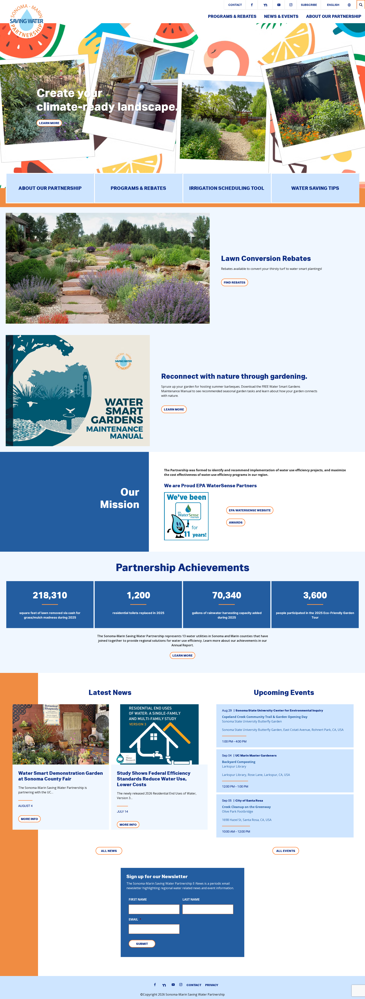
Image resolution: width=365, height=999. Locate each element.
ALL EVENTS (285, 851)
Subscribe (309, 5)
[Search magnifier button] (361, 4)
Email (135, 919)
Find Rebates (234, 282)
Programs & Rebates (232, 16)
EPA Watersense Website (250, 510)
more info (29, 819)
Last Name (191, 900)
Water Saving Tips (315, 188)
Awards (236, 522)
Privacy (211, 985)
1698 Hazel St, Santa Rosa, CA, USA (246, 820)
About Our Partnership (333, 16)
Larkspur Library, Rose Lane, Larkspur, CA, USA (256, 775)
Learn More (49, 123)
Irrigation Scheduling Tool (226, 188)
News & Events (281, 16)
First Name (138, 900)
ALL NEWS (109, 851)
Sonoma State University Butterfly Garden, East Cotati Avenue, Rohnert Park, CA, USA (283, 730)
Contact (235, 5)
